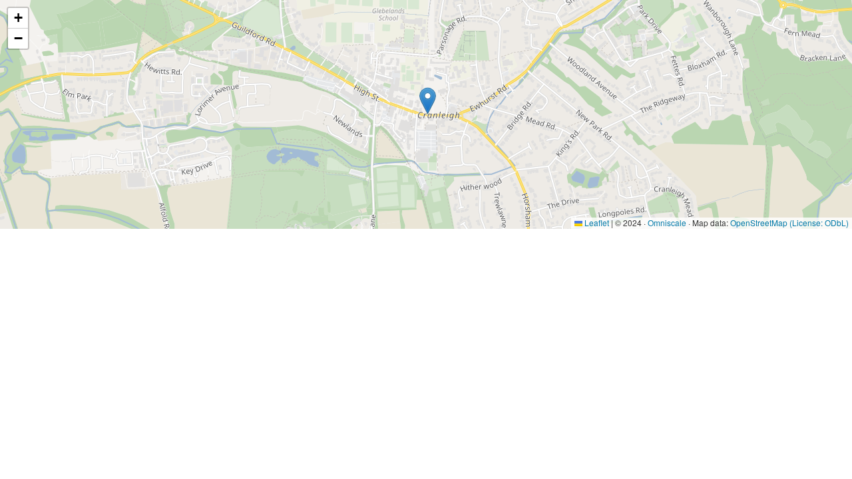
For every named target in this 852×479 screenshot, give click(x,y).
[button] (427, 100)
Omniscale (667, 222)
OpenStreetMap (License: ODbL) (789, 222)
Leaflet (595, 222)
